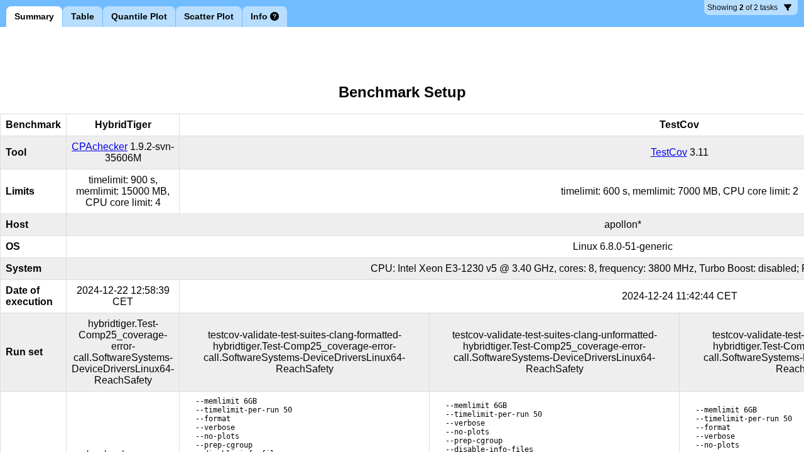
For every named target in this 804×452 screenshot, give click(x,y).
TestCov (669, 152)
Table (82, 16)
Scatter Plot (209, 16)
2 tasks (743, 9)
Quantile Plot (139, 16)
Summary (34, 16)
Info (259, 16)
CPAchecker (100, 146)
